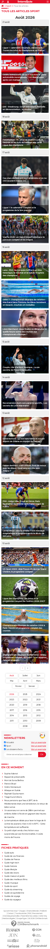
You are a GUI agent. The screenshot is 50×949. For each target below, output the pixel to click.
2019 (25, 705)
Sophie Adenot (11, 773)
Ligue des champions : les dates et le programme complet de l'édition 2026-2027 (24, 599)
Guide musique (11, 883)
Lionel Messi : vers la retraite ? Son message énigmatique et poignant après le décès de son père (24, 533)
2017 (12, 710)
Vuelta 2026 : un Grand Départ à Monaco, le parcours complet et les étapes (24, 238)
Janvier (31, 686)
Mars (38, 681)
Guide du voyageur (12, 899)
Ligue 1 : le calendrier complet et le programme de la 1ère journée (19, 208)
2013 (25, 715)
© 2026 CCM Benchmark (38, 918)
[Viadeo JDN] (37, 940)
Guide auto (9, 853)
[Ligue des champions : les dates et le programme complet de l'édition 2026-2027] (25, 591)
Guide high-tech (11, 863)
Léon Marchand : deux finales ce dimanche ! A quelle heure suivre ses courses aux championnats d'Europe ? (25, 332)
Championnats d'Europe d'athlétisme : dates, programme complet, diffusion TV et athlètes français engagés (25, 657)
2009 (38, 721)
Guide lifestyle (10, 869)
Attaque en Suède (12, 790)
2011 (12, 721)
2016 (25, 710)
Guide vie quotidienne (14, 893)
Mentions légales (9, 918)
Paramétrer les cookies (29, 916)
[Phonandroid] (37, 946)
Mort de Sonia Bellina (14, 780)
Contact (11, 913)
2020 (11, 705)
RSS (29, 913)
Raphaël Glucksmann (14, 793)
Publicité (43, 911)
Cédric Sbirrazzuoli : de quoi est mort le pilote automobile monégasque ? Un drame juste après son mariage (24, 77)
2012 (38, 715)
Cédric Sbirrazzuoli (12, 787)
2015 (38, 710)
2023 (11, 699)
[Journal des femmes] (13, 930)
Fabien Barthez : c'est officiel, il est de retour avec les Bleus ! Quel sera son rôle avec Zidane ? (24, 468)
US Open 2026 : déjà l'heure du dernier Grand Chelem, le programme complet (24, 570)
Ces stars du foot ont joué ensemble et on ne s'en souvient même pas (25, 179)
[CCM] (37, 930)
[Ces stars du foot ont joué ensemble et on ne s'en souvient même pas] (25, 170)
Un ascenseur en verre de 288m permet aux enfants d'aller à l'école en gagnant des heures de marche (25, 813)
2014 (12, 715)
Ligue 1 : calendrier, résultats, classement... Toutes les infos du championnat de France (24, 49)
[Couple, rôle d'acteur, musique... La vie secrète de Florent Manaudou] (25, 359)
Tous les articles (21, 913)
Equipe (22, 911)
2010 (25, 721)
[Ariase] (13, 945)
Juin (38, 675)
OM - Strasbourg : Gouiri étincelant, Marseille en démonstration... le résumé (24, 108)
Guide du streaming (13, 889)
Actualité (10, 742)
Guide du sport (11, 886)
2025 (25, 694)
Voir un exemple (38, 742)
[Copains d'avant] (13, 940)
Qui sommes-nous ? (11, 911)
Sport (8, 6)
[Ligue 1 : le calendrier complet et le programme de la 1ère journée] (25, 200)
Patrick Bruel (10, 784)
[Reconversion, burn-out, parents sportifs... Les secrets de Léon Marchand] (25, 395)
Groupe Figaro (22, 918)
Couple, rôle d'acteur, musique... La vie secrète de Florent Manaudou (21, 368)
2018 (38, 705)
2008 (25, 726)
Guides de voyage (12, 896)
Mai (11, 681)
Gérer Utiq (43, 916)
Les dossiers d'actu (14, 749)
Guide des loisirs (11, 873)
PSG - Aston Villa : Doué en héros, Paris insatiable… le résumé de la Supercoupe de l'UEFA (23, 504)
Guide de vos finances (14, 856)
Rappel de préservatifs (14, 777)
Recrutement (37, 913)
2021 (38, 699)
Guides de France (12, 859)
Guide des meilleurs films (15, 879)
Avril (25, 681)
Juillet (25, 675)
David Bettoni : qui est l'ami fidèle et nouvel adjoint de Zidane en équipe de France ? (23, 440)
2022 (25, 699)
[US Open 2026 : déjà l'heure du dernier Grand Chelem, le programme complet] (25, 561)
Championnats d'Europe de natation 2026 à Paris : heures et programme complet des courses (24, 628)
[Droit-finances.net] (37, 935)
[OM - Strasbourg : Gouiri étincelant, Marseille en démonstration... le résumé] (25, 99)
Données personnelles (11, 916)
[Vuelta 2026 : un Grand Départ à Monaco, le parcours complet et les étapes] (25, 229)
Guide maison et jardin (14, 876)
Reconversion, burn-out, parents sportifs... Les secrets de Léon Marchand (25, 404)
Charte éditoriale (33, 911)
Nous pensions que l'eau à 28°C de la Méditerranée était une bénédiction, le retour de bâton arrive (26, 803)
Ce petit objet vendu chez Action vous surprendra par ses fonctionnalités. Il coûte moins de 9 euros (23, 833)
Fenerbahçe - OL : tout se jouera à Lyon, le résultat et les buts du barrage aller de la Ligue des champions (23, 142)
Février (18, 686)
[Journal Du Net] (13, 935)
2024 (38, 694)
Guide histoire (10, 866)
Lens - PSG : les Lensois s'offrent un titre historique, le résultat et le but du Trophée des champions (23, 273)
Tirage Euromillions (13, 797)
